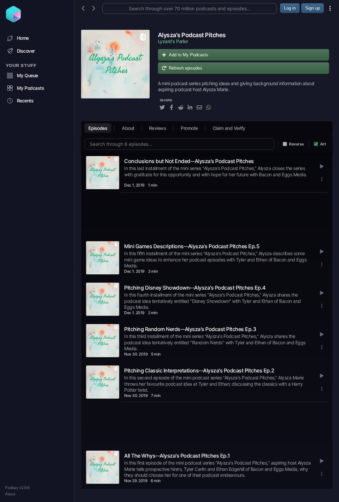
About (10, 493)
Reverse (296, 143)
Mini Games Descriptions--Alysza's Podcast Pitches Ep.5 (191, 246)
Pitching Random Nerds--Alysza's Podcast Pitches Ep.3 (190, 329)
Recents (25, 100)
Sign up (312, 8)
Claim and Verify (229, 128)
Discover (26, 51)
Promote (189, 128)
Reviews (158, 128)
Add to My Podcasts (188, 54)
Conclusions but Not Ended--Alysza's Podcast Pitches (189, 161)
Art (323, 143)
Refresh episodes (185, 68)
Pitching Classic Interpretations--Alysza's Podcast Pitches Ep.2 (199, 370)
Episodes (97, 128)
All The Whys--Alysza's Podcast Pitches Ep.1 (177, 455)
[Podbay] (13, 20)
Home (23, 38)
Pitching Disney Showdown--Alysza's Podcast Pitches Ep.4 (195, 287)
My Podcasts (30, 88)
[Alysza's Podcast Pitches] (115, 74)
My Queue (27, 75)
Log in (290, 8)
